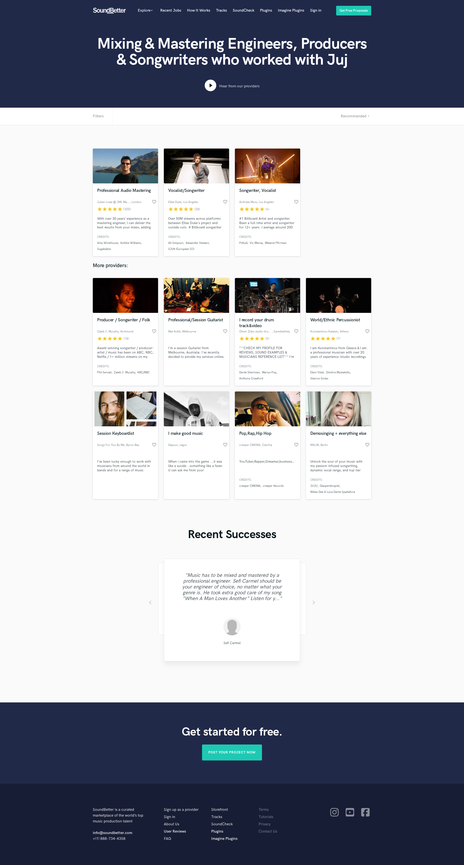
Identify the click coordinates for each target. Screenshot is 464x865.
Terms (264, 809)
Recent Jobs (170, 10)
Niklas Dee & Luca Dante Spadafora (332, 492)
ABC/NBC (143, 372)
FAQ (167, 838)
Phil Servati (104, 372)
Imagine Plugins (291, 10)
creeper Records (273, 486)
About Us (171, 824)
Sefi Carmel (232, 643)
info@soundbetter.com (112, 833)
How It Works (198, 10)
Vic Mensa (256, 243)
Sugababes (104, 249)
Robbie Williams (130, 243)
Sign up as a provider (181, 809)
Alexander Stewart (197, 243)
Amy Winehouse (107, 243)
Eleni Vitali (317, 372)
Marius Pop (269, 372)
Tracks (221, 10)
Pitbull (243, 243)
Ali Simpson (175, 243)
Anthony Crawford (251, 378)
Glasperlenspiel (329, 486)
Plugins (266, 10)
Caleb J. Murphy (124, 372)
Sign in (315, 10)
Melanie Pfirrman (276, 243)
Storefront (219, 809)
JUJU (314, 486)
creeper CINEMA (250, 486)
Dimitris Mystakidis (338, 372)
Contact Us (268, 831)
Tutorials (266, 817)
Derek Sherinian (249, 372)
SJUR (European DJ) (181, 249)
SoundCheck (243, 10)
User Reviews (175, 831)
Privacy (265, 824)
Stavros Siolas (319, 378)
